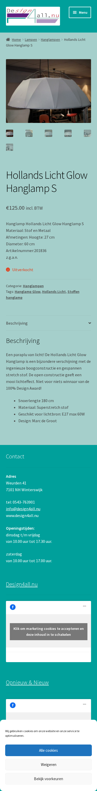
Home (16, 39)
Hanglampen (50, 39)
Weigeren (48, 764)
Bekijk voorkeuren (48, 778)
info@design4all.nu (23, 508)
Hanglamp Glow (27, 291)
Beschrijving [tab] (17, 323)
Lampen (31, 39)
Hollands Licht (54, 291)
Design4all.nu (22, 584)
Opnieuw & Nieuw (27, 682)
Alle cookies (48, 750)
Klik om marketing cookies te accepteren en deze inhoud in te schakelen (48, 631)
